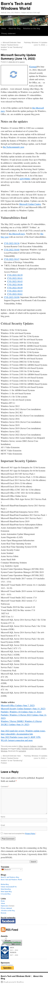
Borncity (3, 913)
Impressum (4, 906)
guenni (22, 62)
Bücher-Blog (5, 884)
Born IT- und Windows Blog (10, 877)
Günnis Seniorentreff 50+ (9, 887)
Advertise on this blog (31, 28)
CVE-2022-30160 (11, 249)
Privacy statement (8, 33)
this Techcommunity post (13, 147)
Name (3, 816)
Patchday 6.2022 (27, 748)
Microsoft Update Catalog (30, 204)
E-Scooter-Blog (6, 894)
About (3, 903)
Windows (4, 748)
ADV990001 (25, 178)
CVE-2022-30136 (11, 243)
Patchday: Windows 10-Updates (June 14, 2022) (35, 43)
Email (3, 825)
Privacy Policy (30, 833)
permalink (22, 751)
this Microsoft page (17, 233)
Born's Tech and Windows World (16, 6)
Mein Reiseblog (6, 889)
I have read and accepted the (19, 833)
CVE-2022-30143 (15, 281)
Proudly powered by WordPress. (13, 982)
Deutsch (7, 869)
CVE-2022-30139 (15, 275)
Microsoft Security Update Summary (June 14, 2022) (23, 708)
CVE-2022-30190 (11, 297)
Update (40, 746)
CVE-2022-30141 (15, 278)
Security (26, 746)
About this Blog (14, 28)
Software (33, 746)
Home (3, 28)
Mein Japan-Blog (6, 891)
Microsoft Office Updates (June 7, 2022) (18, 705)
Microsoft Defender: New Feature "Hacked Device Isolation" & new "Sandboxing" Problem (12, 46)
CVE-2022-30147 (11, 259)
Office (21, 746)
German (33, 66)
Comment (5, 786)
